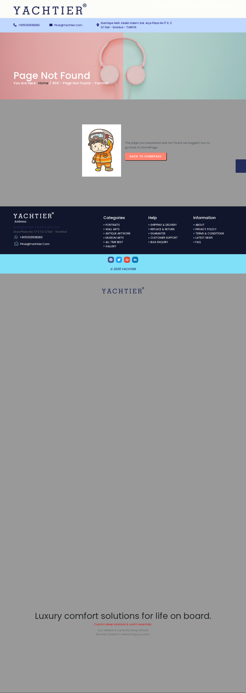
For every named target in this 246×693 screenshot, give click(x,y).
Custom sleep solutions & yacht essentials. (123, 624)
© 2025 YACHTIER (123, 269)
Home (43, 83)
